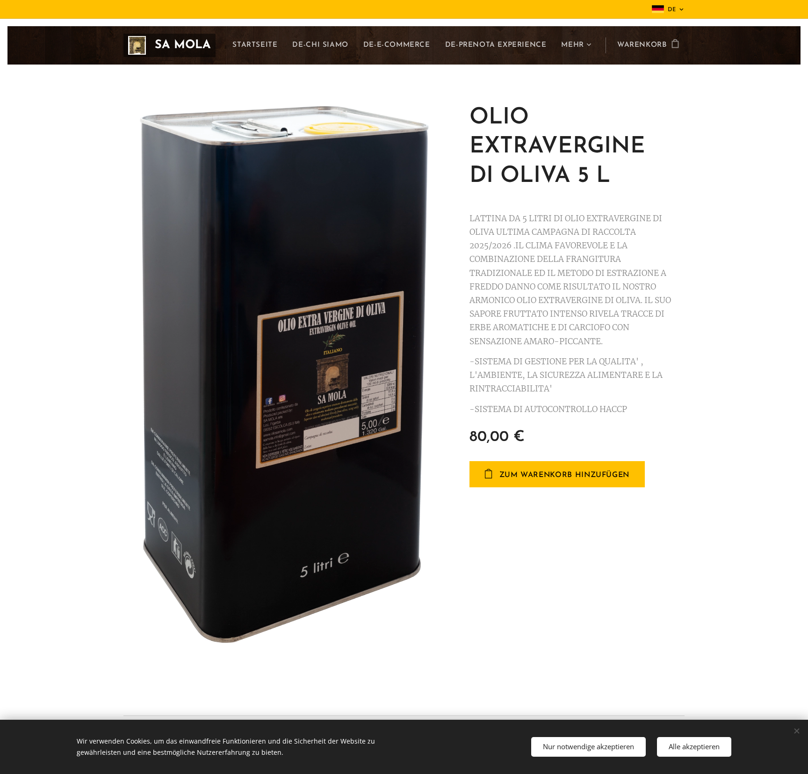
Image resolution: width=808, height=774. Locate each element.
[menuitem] (257, 45)
